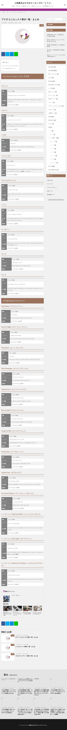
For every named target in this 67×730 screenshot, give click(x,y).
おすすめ (50, 77)
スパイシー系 (53, 155)
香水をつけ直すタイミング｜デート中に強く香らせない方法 (17, 614)
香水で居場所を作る (53, 169)
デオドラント (51, 109)
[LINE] (16, 54)
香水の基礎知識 (52, 70)
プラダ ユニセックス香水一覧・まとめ (17, 12)
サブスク (52, 134)
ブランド (50, 123)
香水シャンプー (52, 91)
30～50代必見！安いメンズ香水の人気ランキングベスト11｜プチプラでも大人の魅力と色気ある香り (25, 712)
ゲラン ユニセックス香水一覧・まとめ (26, 637)
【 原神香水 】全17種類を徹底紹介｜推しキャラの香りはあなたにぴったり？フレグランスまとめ (41, 692)
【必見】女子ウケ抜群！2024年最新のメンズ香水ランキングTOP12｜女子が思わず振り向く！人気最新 (57, 712)
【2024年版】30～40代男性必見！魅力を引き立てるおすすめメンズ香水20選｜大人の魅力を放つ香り (41, 712)
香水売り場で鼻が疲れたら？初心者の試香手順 (27, 613)
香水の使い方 (51, 120)
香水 (8, 12)
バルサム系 (53, 159)
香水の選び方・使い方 (53, 84)
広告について (50, 191)
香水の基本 (51, 81)
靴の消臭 (50, 116)
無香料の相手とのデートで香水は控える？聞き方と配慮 (7, 614)
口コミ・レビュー (52, 95)
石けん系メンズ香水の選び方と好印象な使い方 (37, 613)
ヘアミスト (51, 102)
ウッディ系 (53, 152)
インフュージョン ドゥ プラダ (10, 65)
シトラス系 (53, 145)
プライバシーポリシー (52, 187)
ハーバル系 (53, 148)
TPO (51, 130)
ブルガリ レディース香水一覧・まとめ (26, 656)
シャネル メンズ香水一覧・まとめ (25, 646)
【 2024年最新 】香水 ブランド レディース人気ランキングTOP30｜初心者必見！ (57, 691)
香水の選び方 (51, 67)
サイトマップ (50, 183)
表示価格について (51, 194)
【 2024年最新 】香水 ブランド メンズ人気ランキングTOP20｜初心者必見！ (8, 711)
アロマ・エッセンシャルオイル (55, 106)
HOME (13, 6)
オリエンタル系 (54, 162)
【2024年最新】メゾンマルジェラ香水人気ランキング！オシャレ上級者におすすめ (8, 691)
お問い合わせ (50, 180)
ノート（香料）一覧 (53, 137)
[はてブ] (12, 54)
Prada (20, 22)
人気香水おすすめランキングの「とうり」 (33, 3)
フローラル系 (53, 141)
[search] (64, 19)
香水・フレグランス (53, 74)
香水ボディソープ (52, 98)
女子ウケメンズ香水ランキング (23, 6)
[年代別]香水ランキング (48, 6)
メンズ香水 (10, 610)
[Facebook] (3, 54)
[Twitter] (7, 54)
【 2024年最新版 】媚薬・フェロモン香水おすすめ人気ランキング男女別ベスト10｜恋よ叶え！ (25, 692)
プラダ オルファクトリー (9, 68)
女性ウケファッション (36, 6)
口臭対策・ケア (52, 113)
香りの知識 (51, 166)
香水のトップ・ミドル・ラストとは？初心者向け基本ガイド (56, 55)
